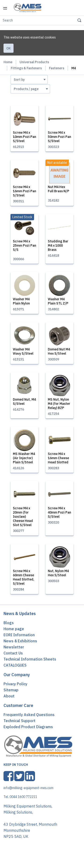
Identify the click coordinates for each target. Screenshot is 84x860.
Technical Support (19, 720)
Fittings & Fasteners (26, 68)
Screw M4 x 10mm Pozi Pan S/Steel (24, 136)
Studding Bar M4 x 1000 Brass (58, 245)
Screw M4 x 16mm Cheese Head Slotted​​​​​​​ (58, 458)
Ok (8, 48)
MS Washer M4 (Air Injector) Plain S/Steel (24, 458)
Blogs (9, 622)
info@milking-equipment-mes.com (28, 788)
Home (8, 62)
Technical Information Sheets (30, 659)
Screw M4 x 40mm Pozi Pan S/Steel (59, 512)
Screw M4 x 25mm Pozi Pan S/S (24, 245)
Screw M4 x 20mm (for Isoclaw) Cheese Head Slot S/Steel (23, 516)
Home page (14, 628)
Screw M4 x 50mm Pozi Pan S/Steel (59, 136)
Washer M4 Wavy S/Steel (23, 351)
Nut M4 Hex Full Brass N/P (58, 189)
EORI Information (19, 635)
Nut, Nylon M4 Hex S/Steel (58, 573)
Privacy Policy (15, 684)
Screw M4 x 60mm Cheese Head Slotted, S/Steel (23, 577)
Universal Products (34, 62)
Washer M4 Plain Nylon (21, 301)
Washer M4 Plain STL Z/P (58, 301)
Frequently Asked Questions (29, 714)
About (9, 696)
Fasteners (56, 68)
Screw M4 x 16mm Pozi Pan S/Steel (24, 191)
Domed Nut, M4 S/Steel (24, 401)
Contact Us (13, 653)
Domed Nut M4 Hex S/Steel (59, 351)
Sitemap (11, 690)
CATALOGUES (15, 665)
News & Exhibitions (20, 641)
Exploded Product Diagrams (28, 726)
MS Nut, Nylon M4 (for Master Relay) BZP (59, 403)
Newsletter (14, 647)
